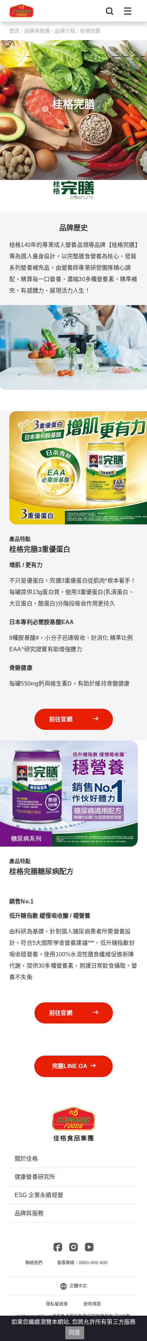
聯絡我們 (34, 1262)
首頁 (15, 31)
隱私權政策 (57, 1304)
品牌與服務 (37, 31)
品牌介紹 (65, 31)
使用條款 (92, 1304)
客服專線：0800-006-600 (82, 1262)
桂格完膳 (89, 31)
